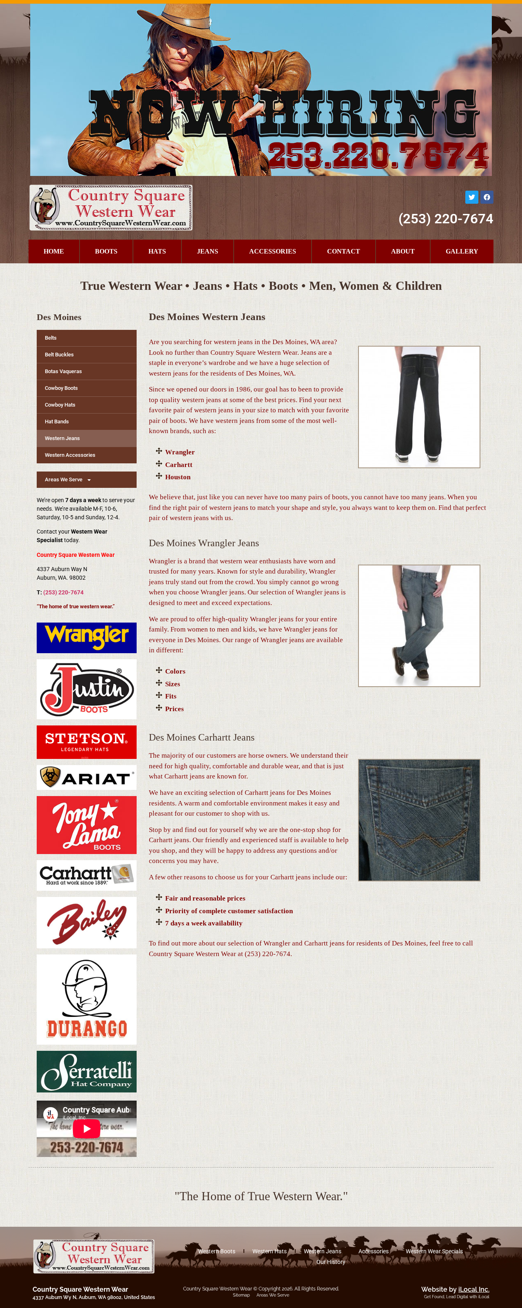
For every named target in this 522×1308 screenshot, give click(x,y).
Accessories (272, 251)
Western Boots (216, 1251)
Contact (343, 251)
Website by (455, 1289)
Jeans (207, 251)
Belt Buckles (59, 354)
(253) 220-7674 (445, 219)
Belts (51, 338)
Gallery (462, 251)
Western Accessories (70, 455)
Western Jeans (62, 438)
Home (54, 251)
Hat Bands (57, 421)
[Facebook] (486, 197)
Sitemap (241, 1295)
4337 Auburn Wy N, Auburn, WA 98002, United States (94, 1297)
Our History (330, 1262)
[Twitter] (471, 197)
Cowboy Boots (61, 388)
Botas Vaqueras (63, 371)
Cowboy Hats (60, 405)
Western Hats (269, 1251)
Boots (106, 251)
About (403, 251)
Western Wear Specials (434, 1251)
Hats (157, 251)
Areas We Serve (273, 1295)
